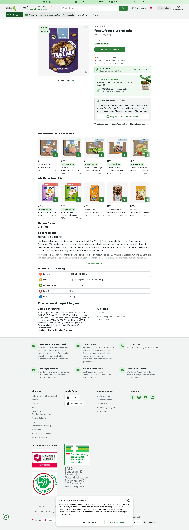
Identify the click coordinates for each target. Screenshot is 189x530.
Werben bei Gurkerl (137, 368)
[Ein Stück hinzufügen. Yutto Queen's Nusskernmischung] (78, 199)
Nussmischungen (137, 124)
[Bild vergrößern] (86, 72)
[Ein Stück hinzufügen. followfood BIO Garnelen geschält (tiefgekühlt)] (124, 154)
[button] (164, 8)
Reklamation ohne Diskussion (53, 344)
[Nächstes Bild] (146, 148)
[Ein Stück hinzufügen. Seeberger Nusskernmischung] (147, 199)
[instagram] (139, 397)
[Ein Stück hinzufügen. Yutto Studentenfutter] (55, 199)
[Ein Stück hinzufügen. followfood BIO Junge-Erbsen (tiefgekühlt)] (101, 154)
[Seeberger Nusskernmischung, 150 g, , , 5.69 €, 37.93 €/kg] (140, 192)
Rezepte (70, 15)
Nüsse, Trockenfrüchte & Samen (119, 124)
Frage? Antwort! (91, 344)
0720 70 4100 (134, 344)
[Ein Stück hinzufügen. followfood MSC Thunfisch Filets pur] (55, 154)
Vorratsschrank (101, 124)
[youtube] (145, 397)
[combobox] (90, 8)
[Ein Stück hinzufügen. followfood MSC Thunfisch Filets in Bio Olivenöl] (78, 154)
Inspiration (82, 15)
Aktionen (33, 15)
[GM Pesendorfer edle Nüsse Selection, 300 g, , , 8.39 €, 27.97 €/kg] (117, 192)
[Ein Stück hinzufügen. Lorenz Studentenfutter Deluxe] (101, 199)
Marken (96, 15)
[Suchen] (123, 8)
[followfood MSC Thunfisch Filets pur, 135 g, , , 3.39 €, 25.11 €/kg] (48, 147)
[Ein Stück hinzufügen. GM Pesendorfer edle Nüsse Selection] (124, 199)
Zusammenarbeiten (93, 368)
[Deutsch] (152, 8)
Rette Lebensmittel (51, 15)
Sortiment (14, 15)
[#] (77, 454)
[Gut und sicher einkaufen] (44, 484)
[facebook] (132, 397)
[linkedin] (152, 397)
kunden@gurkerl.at (48, 368)
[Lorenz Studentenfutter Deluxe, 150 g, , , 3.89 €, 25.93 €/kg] (94, 192)
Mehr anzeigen (142, 111)
